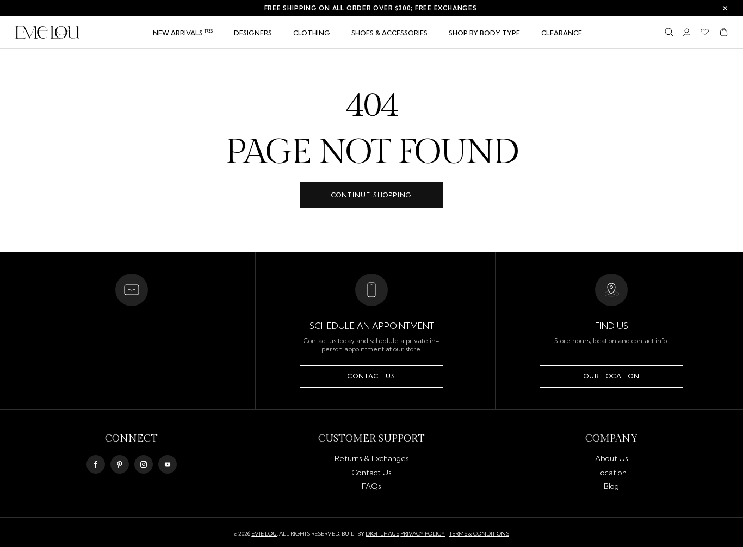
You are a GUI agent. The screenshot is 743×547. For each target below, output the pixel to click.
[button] (311, 33)
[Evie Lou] (47, 32)
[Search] (669, 32)
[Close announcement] (725, 8)
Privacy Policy (422, 533)
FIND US (611, 325)
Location (611, 472)
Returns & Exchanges (372, 458)
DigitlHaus (382, 534)
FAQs (371, 486)
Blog (611, 486)
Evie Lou (264, 534)
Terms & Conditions (479, 533)
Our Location (612, 376)
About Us (611, 458)
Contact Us (371, 376)
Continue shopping (371, 195)
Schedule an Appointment (371, 325)
